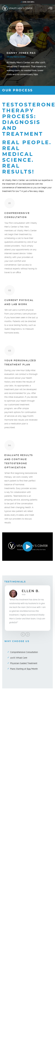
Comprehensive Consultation (24, 652)
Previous (23, 634)
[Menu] (50, 8)
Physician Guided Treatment (23, 663)
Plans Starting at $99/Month (24, 669)
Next (27, 634)
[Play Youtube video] (27, 546)
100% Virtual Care (18, 658)
